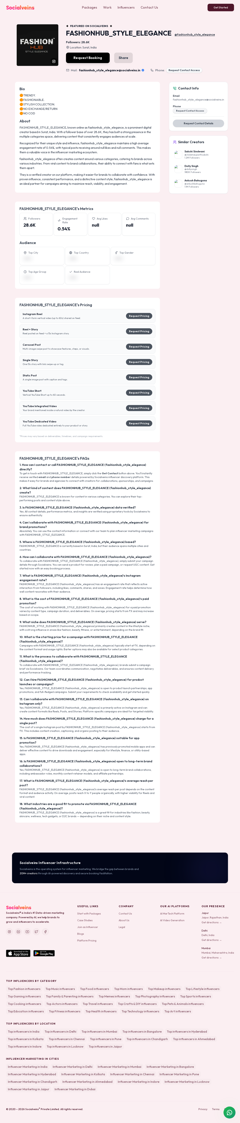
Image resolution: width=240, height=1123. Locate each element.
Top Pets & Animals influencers (183, 1004)
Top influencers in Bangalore (142, 1031)
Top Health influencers (101, 1011)
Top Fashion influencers (24, 989)
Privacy (202, 1109)
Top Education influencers (26, 1011)
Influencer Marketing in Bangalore (170, 1067)
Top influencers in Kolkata (26, 1039)
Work (107, 7)
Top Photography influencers (155, 996)
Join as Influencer (87, 927)
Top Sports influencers (195, 996)
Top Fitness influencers (64, 1011)
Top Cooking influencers (24, 1004)
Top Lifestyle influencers (202, 989)
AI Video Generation (172, 920)
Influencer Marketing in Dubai (75, 1089)
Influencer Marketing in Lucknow (187, 1082)
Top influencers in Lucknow (65, 1046)
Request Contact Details (198, 123)
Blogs (80, 933)
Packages (89, 7)
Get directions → (212, 922)
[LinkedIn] (18, 931)
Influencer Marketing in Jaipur (28, 1089)
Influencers (126, 7)
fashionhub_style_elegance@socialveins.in (109, 70)
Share (123, 58)
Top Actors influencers (61, 1004)
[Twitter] (36, 931)
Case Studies (85, 920)
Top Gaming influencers (24, 996)
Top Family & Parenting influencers (69, 996)
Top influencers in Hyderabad (187, 1031)
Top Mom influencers (128, 989)
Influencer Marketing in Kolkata (83, 1074)
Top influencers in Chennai (67, 1039)
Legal (122, 927)
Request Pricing (139, 316)
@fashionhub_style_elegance (195, 34)
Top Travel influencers (98, 1004)
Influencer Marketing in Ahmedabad (87, 1082)
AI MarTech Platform (172, 913)
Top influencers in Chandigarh (147, 1039)
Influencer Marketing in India (27, 1067)
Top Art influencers (177, 1011)
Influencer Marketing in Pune (179, 1074)
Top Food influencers (94, 989)
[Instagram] (9, 931)
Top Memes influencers (114, 996)
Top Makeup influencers (164, 989)
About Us (124, 920)
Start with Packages (89, 913)
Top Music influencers (60, 989)
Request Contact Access (184, 70)
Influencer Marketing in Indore (138, 1082)
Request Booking (88, 58)
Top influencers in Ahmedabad (194, 1039)
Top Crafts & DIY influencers (137, 1004)
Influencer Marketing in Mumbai (119, 1067)
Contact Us (149, 7)
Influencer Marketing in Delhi (72, 1067)
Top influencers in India (23, 1031)
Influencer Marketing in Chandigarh (32, 1082)
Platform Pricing (86, 940)
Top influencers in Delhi (60, 1031)
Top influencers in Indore (24, 1046)
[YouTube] (27, 931)
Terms (216, 1109)
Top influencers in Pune (105, 1039)
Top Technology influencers (140, 1011)
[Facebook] (45, 931)
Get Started (221, 7)
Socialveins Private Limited (42, 1109)
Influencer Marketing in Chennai (132, 1074)
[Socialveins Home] (20, 7)
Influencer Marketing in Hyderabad (32, 1074)
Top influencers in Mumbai (99, 1031)
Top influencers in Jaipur (105, 1046)
